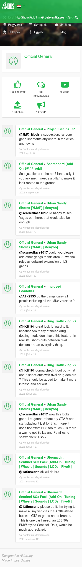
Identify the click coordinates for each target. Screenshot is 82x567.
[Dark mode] (69, 17)
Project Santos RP (61, 129)
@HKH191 (27, 326)
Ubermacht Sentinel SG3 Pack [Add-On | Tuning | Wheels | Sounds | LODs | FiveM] (47, 462)
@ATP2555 (27, 296)
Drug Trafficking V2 (61, 321)
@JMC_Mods (29, 134)
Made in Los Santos (16, 560)
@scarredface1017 (33, 213)
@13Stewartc (29, 471)
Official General (38, 56)
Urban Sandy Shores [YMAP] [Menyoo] (43, 205)
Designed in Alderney (17, 555)
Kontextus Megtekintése (36, 149)
